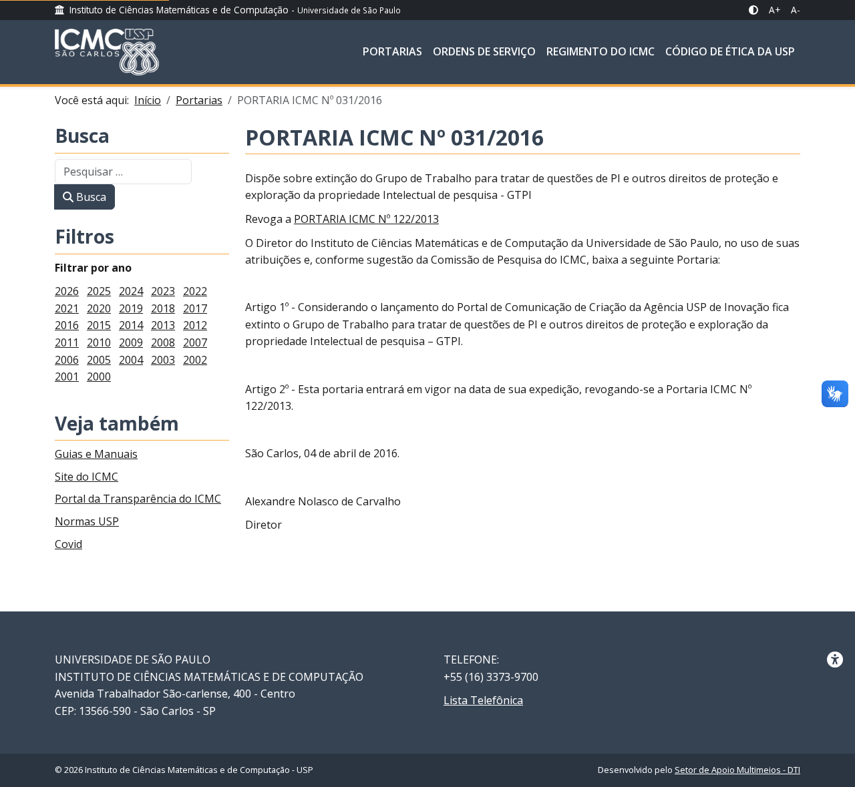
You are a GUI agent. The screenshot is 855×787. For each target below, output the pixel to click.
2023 (163, 291)
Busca (82, 136)
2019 (131, 308)
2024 (131, 291)
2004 (131, 359)
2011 (67, 342)
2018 (163, 308)
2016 (67, 325)
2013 (163, 325)
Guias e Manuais (96, 454)
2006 (67, 359)
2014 (131, 325)
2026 (67, 291)
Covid (68, 544)
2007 (195, 342)
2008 (163, 342)
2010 (99, 342)
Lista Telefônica (483, 700)
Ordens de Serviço (484, 51)
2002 (195, 359)
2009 (131, 342)
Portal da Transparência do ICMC (138, 498)
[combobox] (123, 171)
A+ (774, 9)
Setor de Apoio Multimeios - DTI (737, 770)
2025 (99, 291)
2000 (99, 376)
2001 (67, 376)
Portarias (392, 51)
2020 (99, 308)
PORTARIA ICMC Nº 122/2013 (366, 219)
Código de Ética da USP (730, 51)
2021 (67, 308)
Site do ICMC (86, 476)
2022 (195, 291)
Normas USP (87, 521)
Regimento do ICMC (600, 51)
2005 (99, 359)
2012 (195, 325)
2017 (195, 308)
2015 (99, 325)
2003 (163, 359)
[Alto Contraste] (753, 10)
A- (795, 9)
